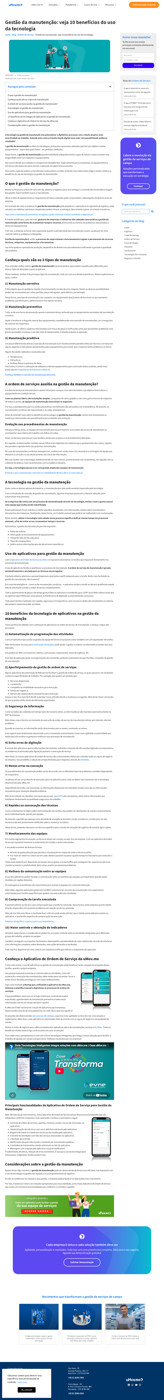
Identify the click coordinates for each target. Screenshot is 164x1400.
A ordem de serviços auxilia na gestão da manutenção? (33, 103)
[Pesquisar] (152, 211)
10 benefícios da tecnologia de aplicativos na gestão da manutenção (39, 116)
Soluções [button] (53, 4)
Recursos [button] (109, 4)
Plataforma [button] (70, 4)
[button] (110, 87)
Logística (128, 231)
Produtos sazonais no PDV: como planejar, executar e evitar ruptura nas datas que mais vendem (82, 1338)
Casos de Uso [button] (90, 4)
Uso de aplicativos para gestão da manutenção (29, 112)
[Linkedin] (128, 1384)
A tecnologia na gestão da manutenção (25, 108)
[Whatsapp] (132, 1384)
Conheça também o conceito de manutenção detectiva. (30, 374)
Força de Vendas (131, 243)
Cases (126, 227)
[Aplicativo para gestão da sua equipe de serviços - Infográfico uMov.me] (59, 1216)
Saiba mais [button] (22, 1382)
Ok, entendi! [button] (26, 1389)
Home (8, 34)
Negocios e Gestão (132, 258)
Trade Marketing (131, 235)
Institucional (130, 250)
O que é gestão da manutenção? (22, 95)
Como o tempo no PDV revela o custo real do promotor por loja (125, 1337)
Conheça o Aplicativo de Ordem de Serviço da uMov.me (33, 121)
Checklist (128, 246)
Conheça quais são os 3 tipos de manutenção (28, 99)
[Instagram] (140, 1384)
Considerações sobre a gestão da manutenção (29, 125)
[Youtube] (136, 1384)
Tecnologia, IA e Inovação (135, 254)
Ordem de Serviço (26, 34)
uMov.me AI (37, 4)
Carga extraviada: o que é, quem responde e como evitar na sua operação (38, 1338)
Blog (14, 34)
